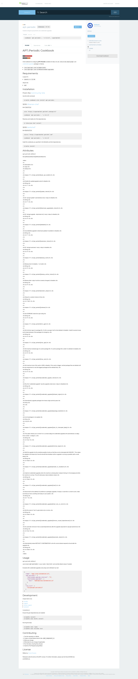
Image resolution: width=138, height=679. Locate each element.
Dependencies (37, 45)
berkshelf (31, 127)
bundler (26, 601)
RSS (24, 24)
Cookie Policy (75, 675)
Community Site (38, 93)
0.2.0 (42, 26)
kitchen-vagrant (28, 605)
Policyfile (25, 34)
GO (115, 12)
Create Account (108, 3)
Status (89, 675)
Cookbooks (38, 3)
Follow (79, 26)
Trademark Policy (83, 675)
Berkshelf (30, 34)
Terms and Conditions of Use (59, 675)
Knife (34, 34)
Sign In (117, 3)
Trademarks (26, 674)
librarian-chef (33, 104)
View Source (91, 36)
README (27, 45)
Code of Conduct (49, 675)
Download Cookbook (102, 56)
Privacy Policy (68, 675)
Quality (48, 45)
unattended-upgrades (28, 64)
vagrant (26, 603)
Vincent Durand (32, 653)
